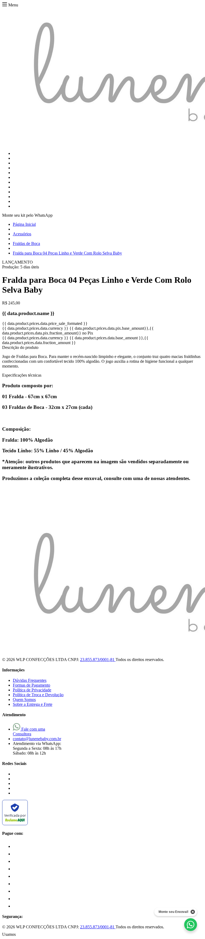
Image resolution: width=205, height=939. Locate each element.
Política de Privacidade (32, 690)
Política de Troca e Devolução (38, 694)
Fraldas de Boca (26, 243)
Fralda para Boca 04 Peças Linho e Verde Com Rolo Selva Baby (67, 253)
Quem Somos (24, 699)
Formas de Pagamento (31, 685)
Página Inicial (24, 224)
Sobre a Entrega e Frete (32, 704)
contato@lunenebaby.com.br (37, 738)
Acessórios (22, 234)
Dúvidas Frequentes (29, 680)
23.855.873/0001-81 (98, 659)
